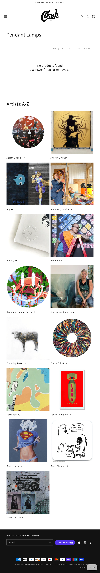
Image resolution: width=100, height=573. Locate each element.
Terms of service (74, 564)
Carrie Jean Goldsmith (62, 311)
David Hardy (13, 466)
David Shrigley (58, 466)
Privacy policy (62, 564)
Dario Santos (13, 414)
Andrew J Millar (59, 157)
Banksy (10, 260)
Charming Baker (15, 363)
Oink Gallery (25, 564)
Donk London (14, 517)
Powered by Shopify (36, 564)
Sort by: (56, 48)
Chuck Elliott (57, 363)
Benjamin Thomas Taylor (20, 311)
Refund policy (49, 564)
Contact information (86, 567)
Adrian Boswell (14, 157)
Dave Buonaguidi (59, 414)
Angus (10, 209)
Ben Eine (55, 260)
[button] (5, 16)
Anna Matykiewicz (60, 209)
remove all (63, 70)
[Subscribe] (50, 542)
